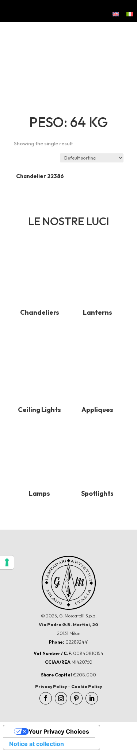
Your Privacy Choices (58, 731)
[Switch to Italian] (130, 14)
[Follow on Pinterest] (76, 698)
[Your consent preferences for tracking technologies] (7, 562)
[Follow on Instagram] (61, 698)
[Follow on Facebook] (45, 698)
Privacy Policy (51, 686)
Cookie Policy (86, 686)
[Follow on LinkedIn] (91, 698)
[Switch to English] (116, 14)
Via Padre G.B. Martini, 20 (68, 624)
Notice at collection (36, 743)
